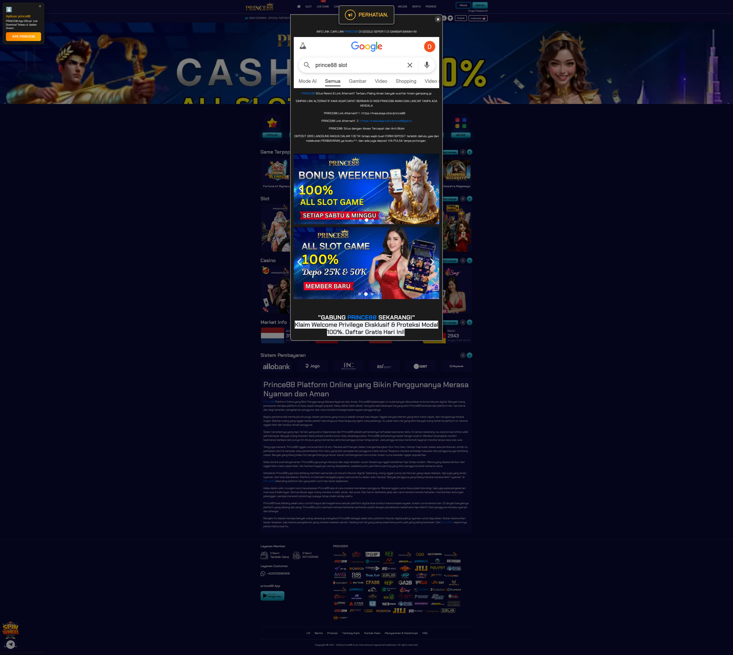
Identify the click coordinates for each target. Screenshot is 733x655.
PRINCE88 (351, 32)
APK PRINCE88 (23, 36)
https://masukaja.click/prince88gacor (386, 121)
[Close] (438, 19)
